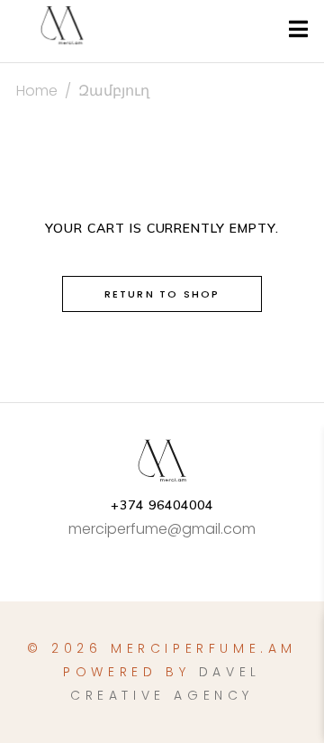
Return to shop (162, 294)
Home (37, 90)
